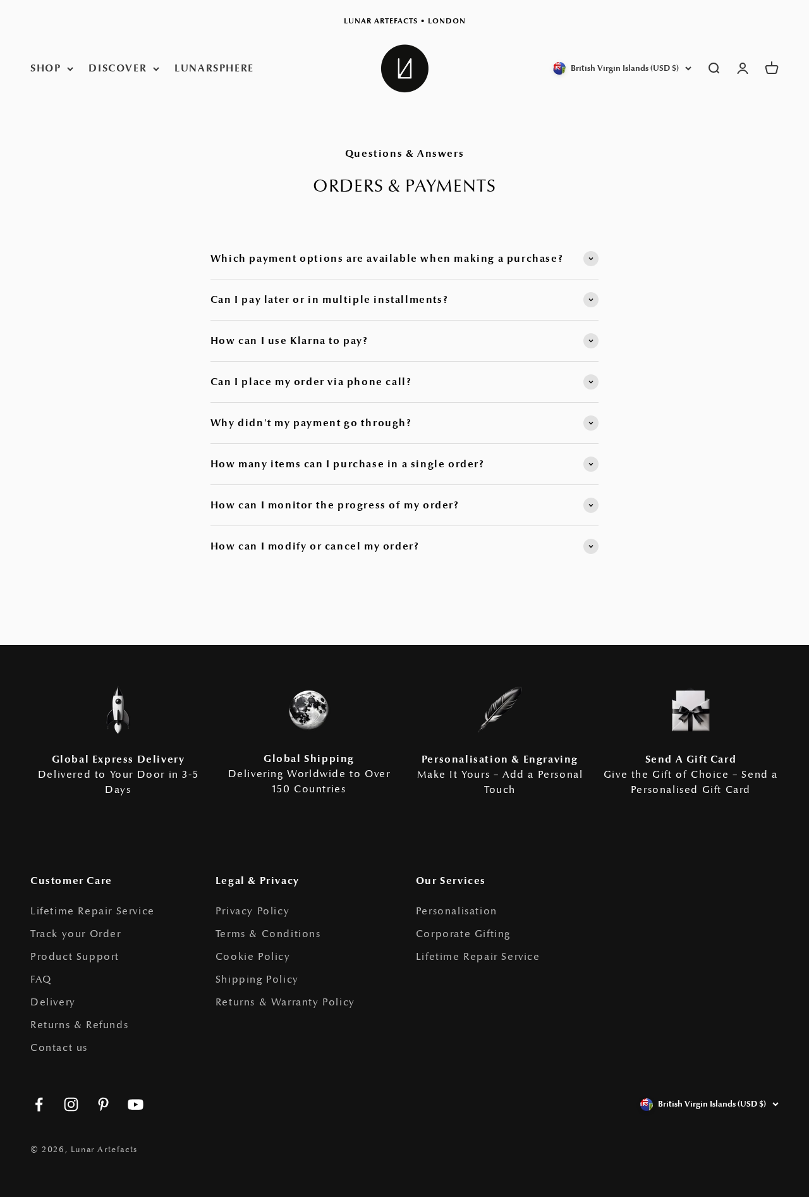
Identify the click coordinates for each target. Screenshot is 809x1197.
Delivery (53, 1002)
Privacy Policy (252, 911)
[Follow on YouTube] (135, 1104)
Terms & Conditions (268, 934)
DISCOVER (117, 68)
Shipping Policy (257, 979)
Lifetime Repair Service (92, 911)
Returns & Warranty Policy (285, 1002)
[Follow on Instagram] (71, 1104)
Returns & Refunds (79, 1025)
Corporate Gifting (463, 934)
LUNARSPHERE (214, 68)
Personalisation (456, 911)
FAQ (41, 979)
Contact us (59, 1047)
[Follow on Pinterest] (103, 1104)
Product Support (74, 956)
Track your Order (75, 934)
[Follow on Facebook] (38, 1104)
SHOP (45, 68)
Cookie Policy (253, 956)
